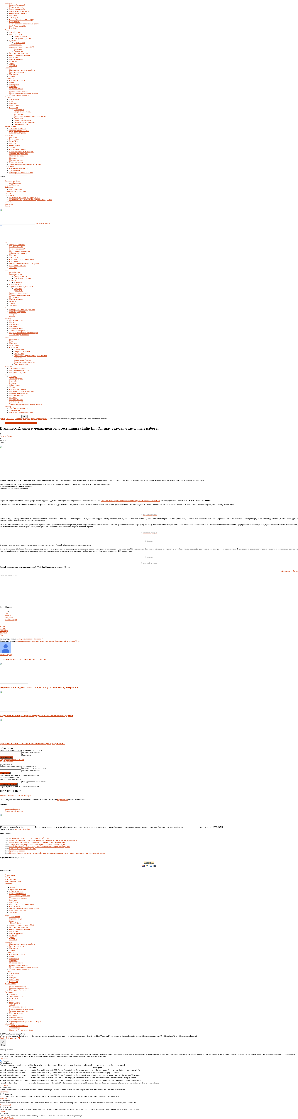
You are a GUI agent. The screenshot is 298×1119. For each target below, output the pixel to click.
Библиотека (9, 187)
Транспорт (9, 135)
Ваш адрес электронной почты (34, 768)
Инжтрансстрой (11, 620)
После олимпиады (21, 124)
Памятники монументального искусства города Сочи (30, 200)
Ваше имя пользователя (31, 752)
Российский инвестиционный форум (24, 24)
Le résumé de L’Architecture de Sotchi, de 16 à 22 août (29, 838)
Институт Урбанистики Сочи (21, 173)
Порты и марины (16, 160)
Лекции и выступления (18, 91)
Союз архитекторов (17, 80)
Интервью (13, 87)
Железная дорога (16, 139)
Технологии (9, 166)
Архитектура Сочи (12, 181)
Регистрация (10, 875)
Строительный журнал (14, 811)
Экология (13, 66)
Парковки (13, 158)
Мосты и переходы (16, 156)
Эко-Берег (13, 28)
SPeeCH (8, 615)
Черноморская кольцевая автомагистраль (25, 164)
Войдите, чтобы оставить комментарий (15, 796)
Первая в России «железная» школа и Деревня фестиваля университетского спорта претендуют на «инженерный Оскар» (57, 853)
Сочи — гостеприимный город (21, 20)
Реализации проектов (17, 72)
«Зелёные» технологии (18, 168)
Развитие (13, 62)
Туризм (12, 64)
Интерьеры (13, 74)
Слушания (18, 49)
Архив (7, 206)
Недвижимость (15, 57)
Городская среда (15, 34)
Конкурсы (13, 15)
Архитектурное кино (17, 129)
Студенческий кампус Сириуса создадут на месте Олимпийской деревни (36, 715)
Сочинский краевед (12, 809)
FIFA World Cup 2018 (17, 26)
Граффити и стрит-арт (22, 38)
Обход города (14, 145)
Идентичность (19, 43)
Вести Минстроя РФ (17, 9)
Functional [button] (4, 1085)
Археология (14, 99)
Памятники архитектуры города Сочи (24, 198)
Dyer (6, 613)
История (8, 97)
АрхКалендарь (15, 183)
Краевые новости (16, 7)
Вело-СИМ (13, 141)
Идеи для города (15, 189)
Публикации (14, 106)
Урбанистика (14, 170)
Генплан (8, 193)
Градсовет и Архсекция (18, 53)
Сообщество (9, 78)
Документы (18, 51)
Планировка (19, 110)
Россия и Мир (10, 126)
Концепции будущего (17, 133)
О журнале (9, 202)
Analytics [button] (3, 1098)
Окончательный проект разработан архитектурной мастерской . (130, 501)
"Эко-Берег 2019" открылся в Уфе (22, 849)
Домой (2, 419)
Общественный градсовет (19, 55)
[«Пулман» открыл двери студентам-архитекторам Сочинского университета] (14, 683)
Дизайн (12, 76)
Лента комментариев (13, 881)
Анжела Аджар (6, 436)
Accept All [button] (16, 1038)
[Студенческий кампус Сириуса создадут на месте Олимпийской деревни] (14, 711)
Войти (7, 877)
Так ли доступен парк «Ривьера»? (29, 639)
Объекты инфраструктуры (24, 122)
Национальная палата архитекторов (23, 93)
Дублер (12, 147)
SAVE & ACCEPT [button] (7, 1118)
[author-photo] (5, 653)
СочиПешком (14, 22)
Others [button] (2, 1111)
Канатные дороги (16, 162)
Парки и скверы (20, 36)
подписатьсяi (62, 800)
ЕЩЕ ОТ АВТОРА (39, 659)
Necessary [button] (4, 1059)
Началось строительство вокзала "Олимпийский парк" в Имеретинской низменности (43, 840)
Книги (12, 101)
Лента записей (10, 879)
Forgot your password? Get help (12, 760)
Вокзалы (12, 143)
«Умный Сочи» (15, 45)
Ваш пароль (26, 755)
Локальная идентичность (19, 95)
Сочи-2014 (13, 108)
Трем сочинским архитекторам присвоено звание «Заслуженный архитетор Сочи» (47, 641)
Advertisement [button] (5, 1105)
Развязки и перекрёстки (18, 154)
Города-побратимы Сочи (19, 131)
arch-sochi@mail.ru (22, 829)
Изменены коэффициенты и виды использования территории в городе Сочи (39, 847)
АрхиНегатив (14, 32)
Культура (12, 41)
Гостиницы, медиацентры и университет (30, 116)
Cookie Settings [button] (6, 1038)
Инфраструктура (16, 59)
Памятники (9, 196)
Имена (12, 82)
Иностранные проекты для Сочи (22, 70)
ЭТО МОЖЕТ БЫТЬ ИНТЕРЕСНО (15, 659)
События (8, 3)
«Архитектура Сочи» (289, 571)
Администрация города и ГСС (21, 47)
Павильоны (18, 118)
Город (7, 30)
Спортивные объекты (22, 112)
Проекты (8, 68)
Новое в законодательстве (19, 11)
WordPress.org (10, 883)
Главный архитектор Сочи (15, 191)
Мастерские (14, 85)
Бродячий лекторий (17, 5)
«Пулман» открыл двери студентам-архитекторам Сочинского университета (39, 687)
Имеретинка (9, 618)
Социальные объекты (22, 120)
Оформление (19, 114)
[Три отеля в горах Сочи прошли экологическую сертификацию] (14, 739)
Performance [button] (4, 1092)
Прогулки (13, 103)
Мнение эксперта (16, 89)
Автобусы (13, 137)
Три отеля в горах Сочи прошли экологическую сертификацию (32, 743)
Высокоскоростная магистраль (21, 152)
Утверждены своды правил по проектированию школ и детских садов (37, 845)
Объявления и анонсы (18, 13)
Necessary (6, 1061)
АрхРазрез (13, 18)
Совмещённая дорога (17, 150)
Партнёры (9, 204)
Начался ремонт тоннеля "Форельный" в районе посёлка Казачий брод (37, 842)
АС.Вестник (14, 185)
